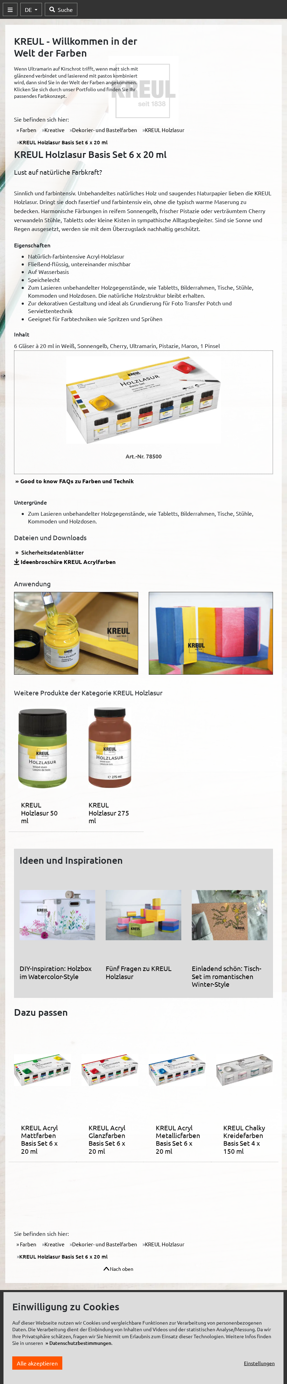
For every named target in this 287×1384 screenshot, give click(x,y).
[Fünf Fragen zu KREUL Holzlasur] (143, 917)
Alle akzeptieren (37, 1363)
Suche (65, 9)
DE (29, 9)
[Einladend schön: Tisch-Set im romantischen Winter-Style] (229, 917)
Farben (27, 129)
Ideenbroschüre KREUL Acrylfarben (68, 561)
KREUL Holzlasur (164, 129)
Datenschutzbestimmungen (80, 1343)
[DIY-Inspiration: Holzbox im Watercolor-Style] (57, 917)
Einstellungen (259, 1363)
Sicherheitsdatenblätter (52, 552)
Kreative (54, 129)
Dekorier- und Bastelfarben (104, 129)
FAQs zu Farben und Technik (77, 481)
